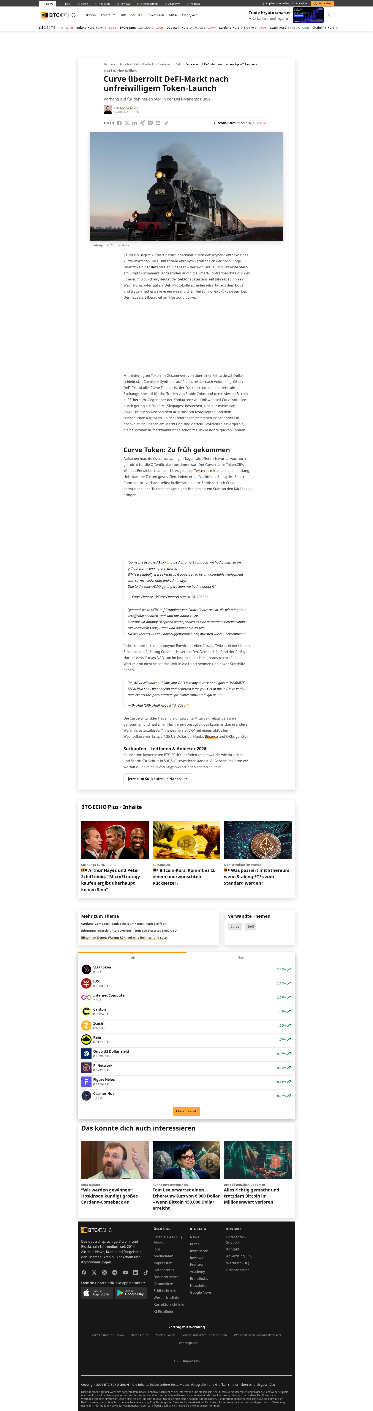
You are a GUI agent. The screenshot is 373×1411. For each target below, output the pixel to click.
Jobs (157, 1249)
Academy (197, 1271)
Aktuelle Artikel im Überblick (136, 64)
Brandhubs (199, 1278)
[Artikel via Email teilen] (158, 123)
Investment (164, 64)
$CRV (162, 562)
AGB (177, 1361)
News (194, 1237)
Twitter (200, 470)
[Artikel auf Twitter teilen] (127, 123)
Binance (211, 736)
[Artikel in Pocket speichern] (150, 123)
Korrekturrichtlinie (169, 1304)
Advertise (301, 3)
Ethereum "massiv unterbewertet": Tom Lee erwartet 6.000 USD (129, 930)
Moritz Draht (129, 107)
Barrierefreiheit (166, 1276)
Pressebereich (238, 1270)
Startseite (109, 64)
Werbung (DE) (237, 1263)
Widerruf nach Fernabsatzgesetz (257, 1335)
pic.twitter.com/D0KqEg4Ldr (195, 695)
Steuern (136, 15)
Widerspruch (188, 1343)
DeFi (178, 64)
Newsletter (199, 1285)
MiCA (173, 15)
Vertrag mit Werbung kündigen (204, 1335)
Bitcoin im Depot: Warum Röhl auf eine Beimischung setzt (124, 937)
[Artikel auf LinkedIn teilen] (134, 123)
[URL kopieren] (165, 123)
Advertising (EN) (239, 1256)
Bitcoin (91, 15)
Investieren (156, 15)
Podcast (196, 1264)
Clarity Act (189, 15)
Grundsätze (163, 1283)
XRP (123, 15)
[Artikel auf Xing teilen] (142, 123)
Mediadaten (163, 1256)
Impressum (163, 1263)
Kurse (194, 1244)
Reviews (196, 1257)
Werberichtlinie (166, 1297)
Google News (201, 1292)
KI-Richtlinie (163, 1311)
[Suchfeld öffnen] (329, 15)
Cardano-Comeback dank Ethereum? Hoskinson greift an (123, 924)
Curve (235, 926)
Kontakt (232, 1249)
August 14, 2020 (192, 596)
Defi (251, 926)
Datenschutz (164, 1270)
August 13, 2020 (173, 705)
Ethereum (108, 15)
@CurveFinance (145, 682)
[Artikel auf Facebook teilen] (119, 123)
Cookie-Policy (165, 1335)
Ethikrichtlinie (165, 1290)
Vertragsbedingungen (108, 1335)
